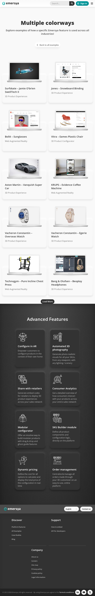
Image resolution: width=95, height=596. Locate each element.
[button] (92, 3)
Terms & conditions (66, 592)
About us (34, 557)
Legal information (38, 577)
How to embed (56, 527)
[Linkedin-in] (77, 592)
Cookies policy (36, 573)
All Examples (16, 531)
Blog (13, 539)
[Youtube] (83, 592)
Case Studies (16, 535)
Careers (34, 561)
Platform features (18, 527)
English (68, 509)
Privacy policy (36, 569)
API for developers (58, 531)
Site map (34, 565)
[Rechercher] (72, 3)
